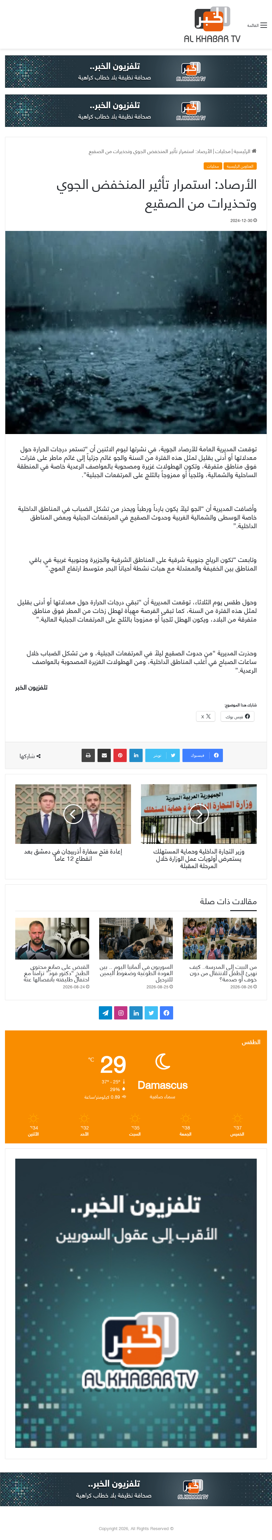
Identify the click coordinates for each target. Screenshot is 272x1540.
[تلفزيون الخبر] (210, 24)
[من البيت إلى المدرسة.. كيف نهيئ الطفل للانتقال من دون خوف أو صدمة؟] (220, 939)
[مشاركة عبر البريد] (104, 755)
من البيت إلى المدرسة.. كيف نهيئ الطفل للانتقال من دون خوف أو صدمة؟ (223, 972)
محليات (223, 150)
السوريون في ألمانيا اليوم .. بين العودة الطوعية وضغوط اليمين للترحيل (136, 972)
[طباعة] (88, 755)
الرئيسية (243, 150)
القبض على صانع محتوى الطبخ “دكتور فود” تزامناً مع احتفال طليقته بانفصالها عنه (56, 972)
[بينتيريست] (120, 755)
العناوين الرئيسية (240, 166)
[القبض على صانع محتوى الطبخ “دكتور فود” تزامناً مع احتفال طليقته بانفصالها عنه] (52, 939)
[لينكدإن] (136, 755)
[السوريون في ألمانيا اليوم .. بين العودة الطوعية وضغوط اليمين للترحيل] (136, 939)
